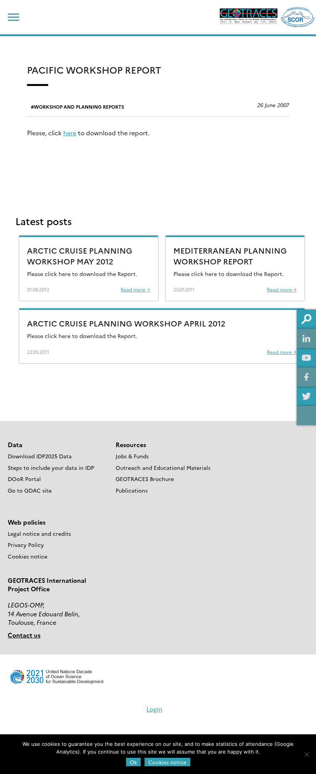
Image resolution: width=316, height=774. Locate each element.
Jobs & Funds (132, 456)
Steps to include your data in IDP (51, 467)
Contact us (24, 635)
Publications (132, 490)
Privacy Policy (26, 545)
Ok (133, 762)
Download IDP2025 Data (40, 456)
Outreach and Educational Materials (163, 467)
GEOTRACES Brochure (145, 479)
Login (154, 709)
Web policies (26, 522)
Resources (131, 444)
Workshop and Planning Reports (79, 106)
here (69, 132)
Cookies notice (27, 556)
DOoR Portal (24, 479)
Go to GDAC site (30, 490)
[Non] (306, 754)
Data (15, 444)
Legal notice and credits (39, 533)
